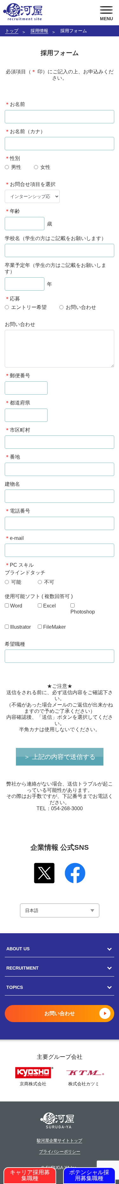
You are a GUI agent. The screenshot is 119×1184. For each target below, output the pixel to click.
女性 (45, 167)
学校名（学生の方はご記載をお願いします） (55, 238)
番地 (12, 456)
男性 (16, 167)
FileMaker (54, 627)
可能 (16, 582)
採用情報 (39, 30)
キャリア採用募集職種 (30, 1175)
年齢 (12, 211)
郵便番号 (17, 375)
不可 (49, 582)
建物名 (12, 484)
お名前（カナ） (25, 131)
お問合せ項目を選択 (30, 184)
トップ (11, 30)
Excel (49, 605)
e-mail (14, 538)
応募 (12, 298)
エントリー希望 (29, 307)
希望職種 (15, 644)
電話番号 (17, 511)
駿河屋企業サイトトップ (59, 1140)
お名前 (15, 104)
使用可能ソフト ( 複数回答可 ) (39, 596)
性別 (12, 158)
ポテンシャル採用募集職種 (89, 1175)
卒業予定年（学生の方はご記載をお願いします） (55, 268)
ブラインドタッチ (25, 572)
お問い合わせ (81, 307)
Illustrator (20, 627)
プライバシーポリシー (59, 1152)
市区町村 (17, 430)
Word (16, 605)
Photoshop (82, 611)
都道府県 (17, 402)
